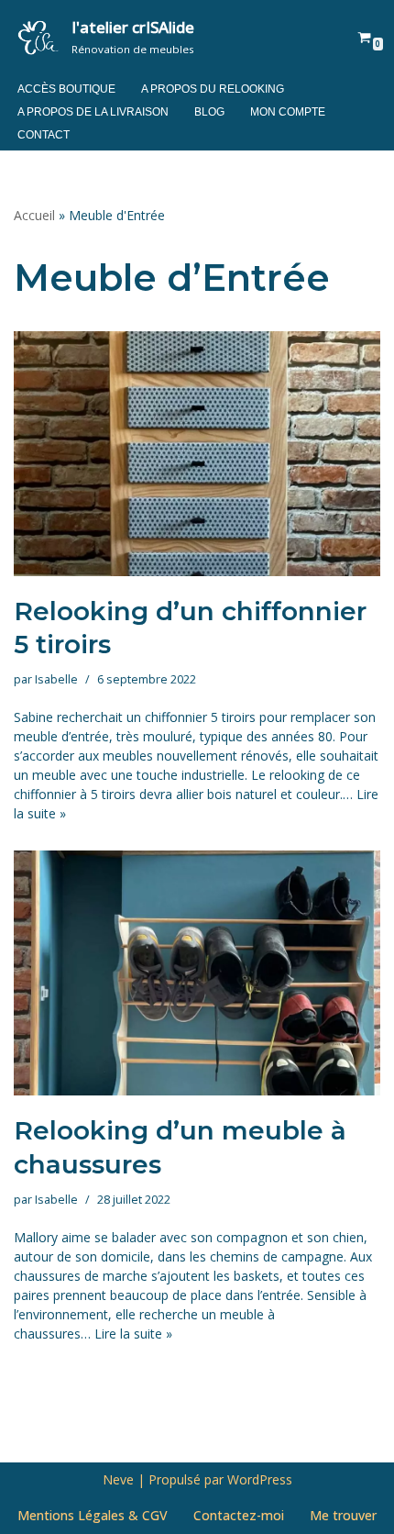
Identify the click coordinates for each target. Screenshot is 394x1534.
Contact (43, 134)
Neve (118, 1479)
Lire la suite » (133, 1333)
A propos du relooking (212, 89)
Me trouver (343, 1515)
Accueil (34, 215)
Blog (209, 112)
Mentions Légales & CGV (92, 1515)
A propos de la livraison (93, 112)
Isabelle (56, 679)
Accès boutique (66, 89)
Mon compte (287, 112)
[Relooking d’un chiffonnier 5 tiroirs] (197, 453)
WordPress (259, 1479)
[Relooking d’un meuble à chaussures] (197, 972)
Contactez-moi (238, 1515)
